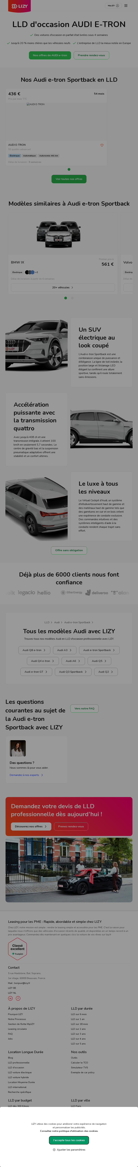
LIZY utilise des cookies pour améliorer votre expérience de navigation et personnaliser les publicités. (69, 1127)
